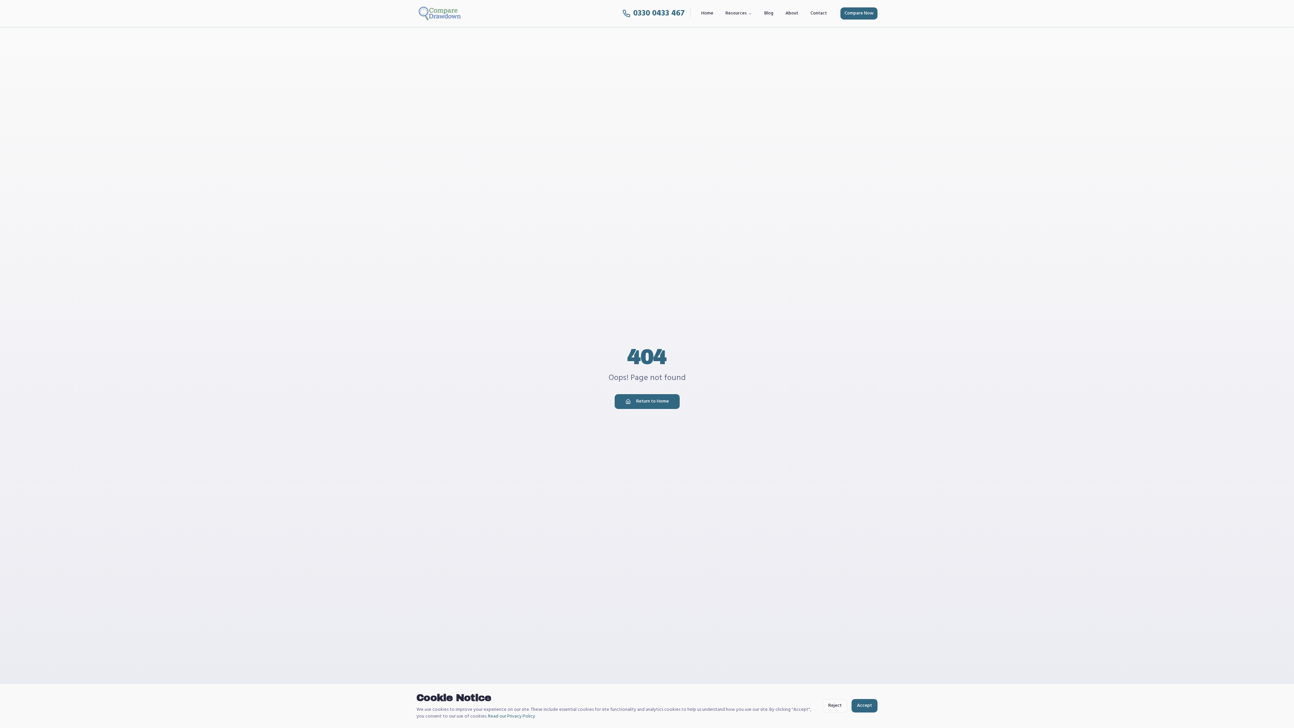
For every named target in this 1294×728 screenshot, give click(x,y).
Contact (818, 13)
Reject (835, 705)
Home (707, 13)
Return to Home (652, 401)
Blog (768, 13)
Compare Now (858, 13)
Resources (736, 13)
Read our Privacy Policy (511, 716)
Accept (864, 705)
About (791, 13)
